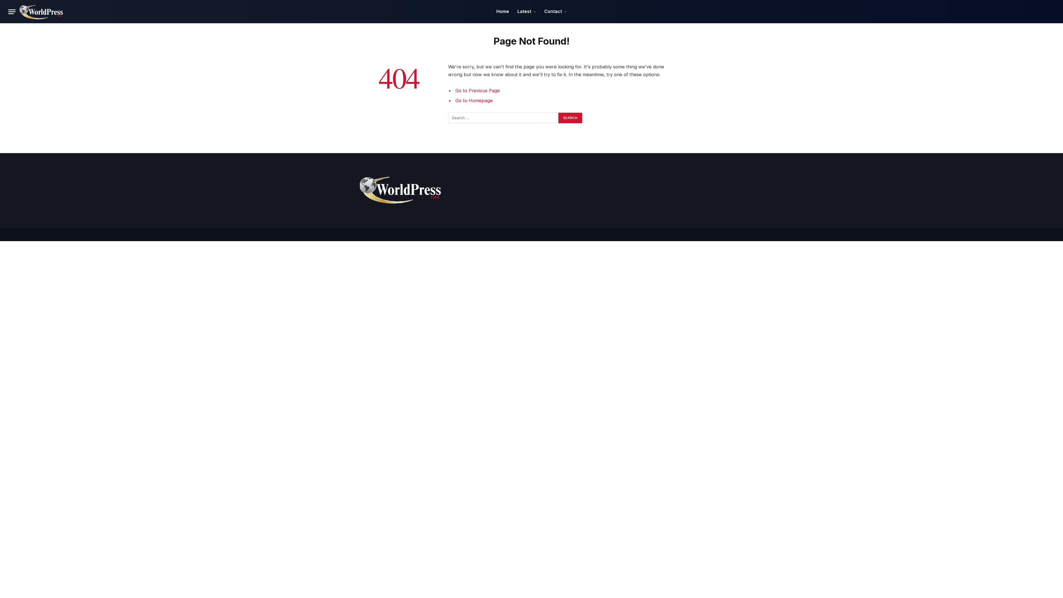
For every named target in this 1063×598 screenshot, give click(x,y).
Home (502, 11)
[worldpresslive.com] (42, 11)
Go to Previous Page (477, 90)
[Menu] (12, 12)
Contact (553, 11)
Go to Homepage (474, 100)
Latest (524, 11)
